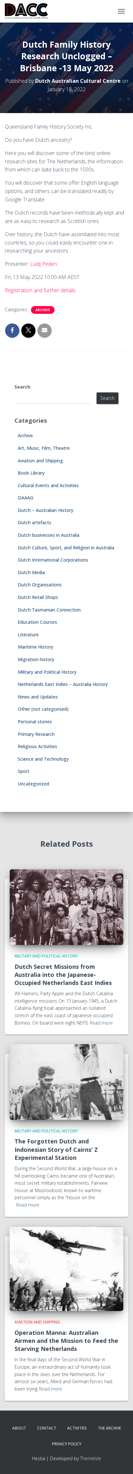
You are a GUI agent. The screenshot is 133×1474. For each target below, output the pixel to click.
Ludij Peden (43, 263)
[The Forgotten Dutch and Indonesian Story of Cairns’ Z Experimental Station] (66, 1081)
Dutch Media (31, 572)
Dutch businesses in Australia (48, 535)
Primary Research (36, 734)
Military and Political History (47, 672)
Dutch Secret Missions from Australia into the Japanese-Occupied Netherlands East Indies (63, 975)
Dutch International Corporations (53, 560)
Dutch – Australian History (45, 510)
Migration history (36, 659)
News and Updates (38, 697)
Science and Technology (43, 759)
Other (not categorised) (43, 709)
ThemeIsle (90, 1458)
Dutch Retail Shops (38, 597)
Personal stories (35, 721)
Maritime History (35, 647)
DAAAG (25, 498)
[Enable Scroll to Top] (120, 1461)
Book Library (31, 473)
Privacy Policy (66, 1444)
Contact (46, 1428)
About (19, 1428)
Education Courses (37, 622)
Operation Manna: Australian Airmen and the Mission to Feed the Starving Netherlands (66, 1341)
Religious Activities (37, 746)
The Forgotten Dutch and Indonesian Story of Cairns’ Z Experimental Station (56, 1149)
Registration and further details (40, 290)
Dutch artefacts (34, 522)
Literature (28, 634)
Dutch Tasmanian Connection (49, 610)
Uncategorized (33, 784)
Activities (77, 1428)
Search (22, 387)
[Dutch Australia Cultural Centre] (29, 11)
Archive (43, 310)
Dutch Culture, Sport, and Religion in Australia (66, 547)
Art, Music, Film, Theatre (44, 448)
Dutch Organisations (40, 585)
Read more (101, 1023)
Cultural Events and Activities (48, 485)
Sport (23, 771)
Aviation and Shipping (40, 461)
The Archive (109, 1428)
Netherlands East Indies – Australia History (63, 684)
